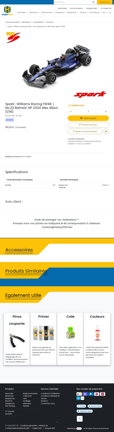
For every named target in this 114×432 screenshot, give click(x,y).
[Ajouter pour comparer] (106, 131)
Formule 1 (50, 22)
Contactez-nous (104, 2)
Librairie (26, 406)
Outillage (27, 401)
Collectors (27, 396)
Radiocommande (30, 393)
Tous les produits (9, 412)
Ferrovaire (9, 393)
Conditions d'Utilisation (50, 393)
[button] (57, 422)
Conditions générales (28, 425)
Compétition (38, 22)
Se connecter (106, 8)
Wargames (9, 403)
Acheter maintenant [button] (89, 124)
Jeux (25, 398)
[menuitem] (22, 12)
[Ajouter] (106, 111)
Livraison (71, 144)
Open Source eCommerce (98, 428)
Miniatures (26, 22)
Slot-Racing (10, 406)
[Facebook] (80, 419)
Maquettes (9, 398)
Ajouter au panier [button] (89, 118)
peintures (27, 403)
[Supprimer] (70, 111)
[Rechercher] (93, 2)
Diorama (8, 401)
